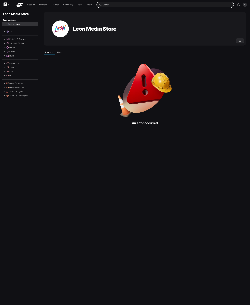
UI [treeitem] (10, 76)
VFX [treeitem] (11, 71)
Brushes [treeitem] (12, 51)
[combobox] (167, 4)
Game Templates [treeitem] (16, 87)
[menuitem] (31, 5)
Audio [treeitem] (11, 67)
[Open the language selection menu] (238, 5)
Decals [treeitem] (12, 47)
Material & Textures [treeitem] (17, 39)
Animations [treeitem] (14, 63)
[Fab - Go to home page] (19, 5)
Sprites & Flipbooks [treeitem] (17, 43)
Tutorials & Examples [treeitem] (18, 96)
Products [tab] (49, 52)
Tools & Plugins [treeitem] (16, 91)
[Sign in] (245, 5)
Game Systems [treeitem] (16, 83)
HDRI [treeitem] (11, 56)
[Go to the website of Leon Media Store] (240, 40)
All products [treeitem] (14, 24)
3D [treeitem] (10, 32)
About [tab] (59, 52)
